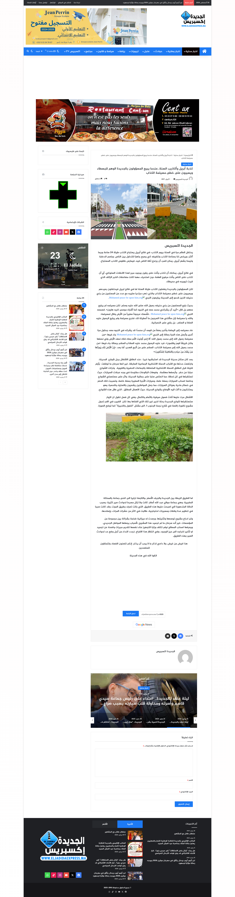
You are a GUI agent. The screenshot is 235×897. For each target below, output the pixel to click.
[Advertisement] (117, 77)
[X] (174, 636)
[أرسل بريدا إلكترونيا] (174, 179)
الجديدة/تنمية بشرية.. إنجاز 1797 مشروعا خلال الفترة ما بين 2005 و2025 (143, 701)
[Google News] (144, 625)
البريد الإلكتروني (186, 791)
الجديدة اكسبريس (182, 179)
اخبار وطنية (174, 51)
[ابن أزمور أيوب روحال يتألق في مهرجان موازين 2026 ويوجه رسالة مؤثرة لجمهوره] (76, 352)
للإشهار (52, 2)
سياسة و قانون (106, 51)
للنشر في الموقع (64, 2)
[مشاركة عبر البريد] (167, 636)
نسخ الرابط (130, 613)
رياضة (122, 51)
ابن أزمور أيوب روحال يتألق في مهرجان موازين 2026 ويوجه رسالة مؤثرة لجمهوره (56, 352)
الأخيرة (130, 824)
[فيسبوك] (180, 636)
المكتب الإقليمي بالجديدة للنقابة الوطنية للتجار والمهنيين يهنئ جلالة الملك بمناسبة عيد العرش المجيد (55, 321)
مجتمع (89, 51)
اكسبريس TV (73, 51)
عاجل (147, 51)
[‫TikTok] (53, 232)
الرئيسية (187, 155)
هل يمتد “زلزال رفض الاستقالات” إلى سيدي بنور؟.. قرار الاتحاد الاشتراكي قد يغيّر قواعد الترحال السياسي (55, 338)
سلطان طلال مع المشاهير (56, 305)
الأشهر (105, 824)
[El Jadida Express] (193, 19)
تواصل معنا (43, 2)
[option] (144, 700)
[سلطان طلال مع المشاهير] (76, 309)
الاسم (190, 780)
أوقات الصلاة (31, 2)
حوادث (158, 51)
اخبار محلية (191, 51)
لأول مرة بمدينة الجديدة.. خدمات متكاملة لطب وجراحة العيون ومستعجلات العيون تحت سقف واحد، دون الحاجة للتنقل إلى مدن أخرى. (132, 2)
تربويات (135, 51)
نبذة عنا (77, 2)
